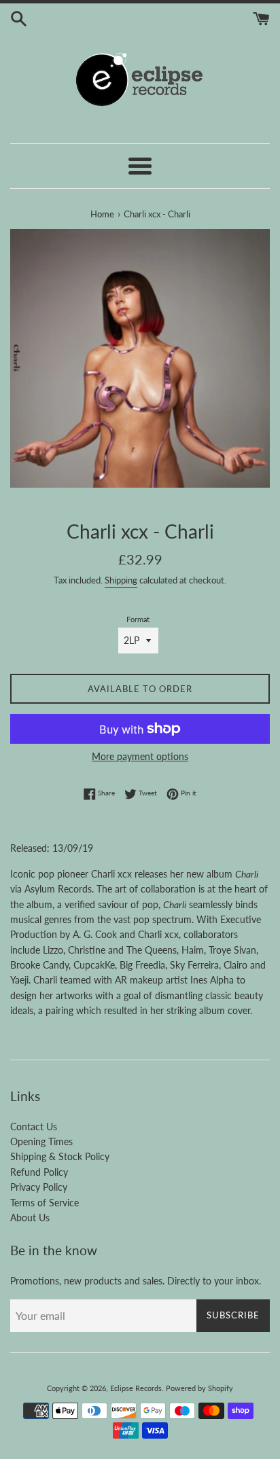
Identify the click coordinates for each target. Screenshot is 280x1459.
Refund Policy (39, 1172)
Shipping (121, 580)
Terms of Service (44, 1202)
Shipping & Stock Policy (59, 1156)
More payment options (140, 756)
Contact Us (33, 1126)
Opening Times (41, 1141)
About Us (30, 1217)
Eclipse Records (136, 1388)
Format (138, 619)
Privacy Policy (38, 1187)
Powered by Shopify (199, 1388)
